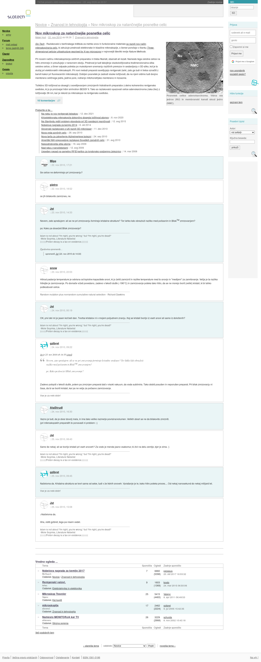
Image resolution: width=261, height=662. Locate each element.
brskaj (9, 63)
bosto (166, 582)
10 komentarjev (46, 100)
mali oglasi (11, 44)
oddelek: (108, 645)
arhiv (8, 34)
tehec (44, 585)
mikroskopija (50, 605)
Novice (6, 31)
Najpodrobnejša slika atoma (56, 143)
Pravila (6, 657)
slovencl (46, 608)
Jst (52, 209)
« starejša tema (91, 645)
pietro (54, 185)
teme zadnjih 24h (15, 48)
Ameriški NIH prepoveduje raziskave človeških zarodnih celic (73, 140)
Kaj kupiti (57, 600)
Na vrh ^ (254, 657)
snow (53, 268)
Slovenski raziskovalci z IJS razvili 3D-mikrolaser (66, 128)
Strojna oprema (60, 623)
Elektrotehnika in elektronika (67, 588)
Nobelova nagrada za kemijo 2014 (59, 124)
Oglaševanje (62, 657)
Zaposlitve (8, 59)
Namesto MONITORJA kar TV (60, 617)
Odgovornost (46, 657)
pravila (9, 73)
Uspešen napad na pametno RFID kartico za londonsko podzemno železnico (81, 151)
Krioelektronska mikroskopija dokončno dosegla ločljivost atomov (75, 117)
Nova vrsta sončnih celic (53, 132)
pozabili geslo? (238, 74)
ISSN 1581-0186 (91, 657)
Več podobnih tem (44, 632)
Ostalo (6, 69)
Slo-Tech (40, 43)
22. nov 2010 (55, 37)
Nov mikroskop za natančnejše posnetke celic (72, 33)
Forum (6, 40)
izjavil (69, 354)
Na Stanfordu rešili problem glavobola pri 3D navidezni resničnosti (75, 121)
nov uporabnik (237, 70)
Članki (5, 53)
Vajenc (45, 596)
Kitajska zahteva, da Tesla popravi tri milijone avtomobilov (80, 2)
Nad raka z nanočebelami (54, 147)
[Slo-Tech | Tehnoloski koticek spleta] (20, 15)
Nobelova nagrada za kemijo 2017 (63, 570)
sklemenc (46, 620)
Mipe (53, 161)
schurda (168, 617)
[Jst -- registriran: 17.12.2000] (44, 210)
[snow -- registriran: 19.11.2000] (44, 270)
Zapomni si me (240, 46)
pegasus (168, 570)
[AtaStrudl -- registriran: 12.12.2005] (44, 410)
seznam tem (236, 102)
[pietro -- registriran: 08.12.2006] (44, 187)
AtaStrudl (56, 408)
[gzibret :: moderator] (44, 345)
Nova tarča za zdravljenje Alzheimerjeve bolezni (66, 136)
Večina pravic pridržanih (24, 657)
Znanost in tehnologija (86, 37)
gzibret (54, 343)
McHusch (46, 573)
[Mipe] (44, 163)
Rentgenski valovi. (54, 582)
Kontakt (76, 657)
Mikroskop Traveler (54, 594)
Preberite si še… (44, 110)
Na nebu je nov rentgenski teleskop (59, 113)
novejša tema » (168, 645)
